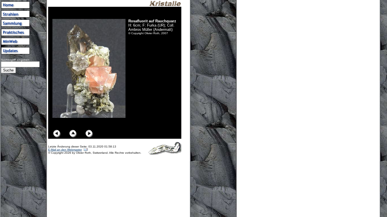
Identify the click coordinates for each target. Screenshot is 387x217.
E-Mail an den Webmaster (65, 149)
